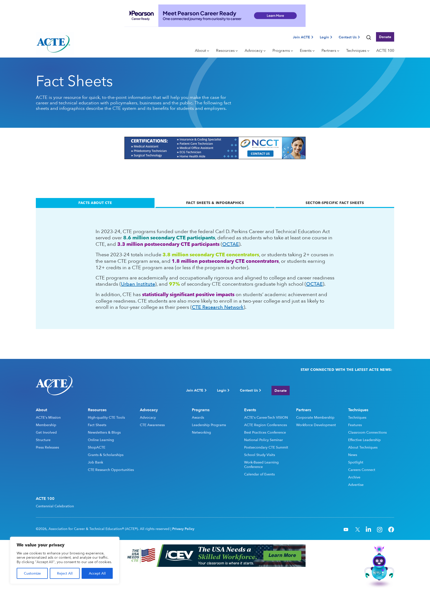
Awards (198, 417)
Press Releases (47, 447)
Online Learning (101, 440)
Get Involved (46, 432)
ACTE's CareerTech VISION (266, 417)
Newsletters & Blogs (104, 432)
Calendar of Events (259, 474)
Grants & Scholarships (105, 455)
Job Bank (95, 462)
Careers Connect (361, 469)
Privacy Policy (183, 529)
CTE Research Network (218, 307)
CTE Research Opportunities (111, 469)
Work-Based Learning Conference (261, 464)
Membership (46, 425)
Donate (385, 37)
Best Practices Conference (265, 432)
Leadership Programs (209, 425)
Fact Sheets (97, 425)
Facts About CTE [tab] (95, 203)
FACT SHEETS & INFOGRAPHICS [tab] (215, 203)
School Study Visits (259, 455)
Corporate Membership (315, 417)
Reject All (65, 573)
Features (355, 425)
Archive (354, 477)
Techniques (357, 417)
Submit (385, 390)
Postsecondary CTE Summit (266, 447)
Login (324, 37)
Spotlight (355, 462)
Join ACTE (301, 37)
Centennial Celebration (55, 506)
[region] (64, 560)
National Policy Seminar (263, 440)
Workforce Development (316, 425)
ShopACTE (96, 447)
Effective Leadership (364, 440)
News (352, 455)
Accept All (97, 573)
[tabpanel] (215, 268)
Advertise (356, 484)
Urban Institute (138, 284)
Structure (43, 440)
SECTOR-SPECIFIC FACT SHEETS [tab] (335, 203)
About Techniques (362, 447)
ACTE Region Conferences (265, 425)
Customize (32, 573)
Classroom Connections (367, 432)
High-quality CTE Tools (106, 417)
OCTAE (230, 244)
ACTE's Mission (48, 417)
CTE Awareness (152, 425)
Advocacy (148, 417)
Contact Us (348, 37)
